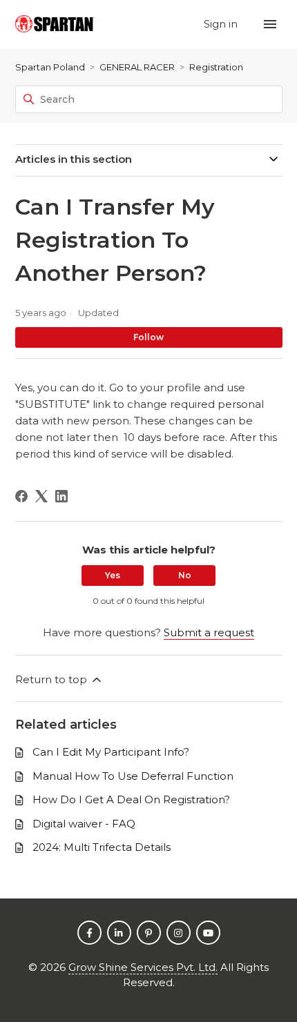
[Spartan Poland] (55, 24)
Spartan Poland (50, 66)
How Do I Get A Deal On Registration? (131, 799)
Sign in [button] (222, 23)
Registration (216, 66)
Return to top (52, 679)
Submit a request (209, 632)
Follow (148, 337)
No (184, 575)
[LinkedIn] (61, 496)
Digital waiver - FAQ (83, 823)
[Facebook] (21, 496)
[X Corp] (41, 496)
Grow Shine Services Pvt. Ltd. (143, 967)
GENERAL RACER (137, 66)
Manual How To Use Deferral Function (132, 776)
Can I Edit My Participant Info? (110, 751)
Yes (112, 575)
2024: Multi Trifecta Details (101, 847)
